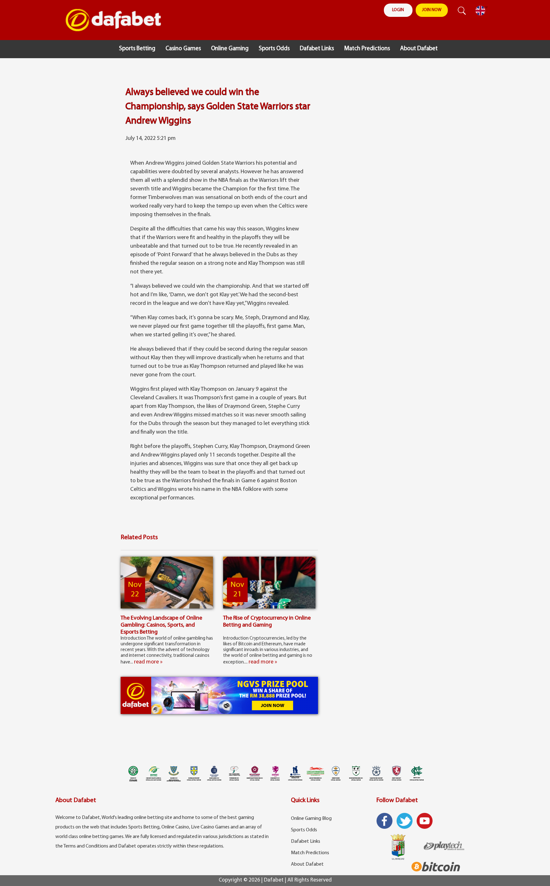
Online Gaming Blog (311, 818)
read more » (148, 662)
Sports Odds (274, 49)
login (398, 10)
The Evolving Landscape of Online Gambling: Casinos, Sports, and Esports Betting (161, 625)
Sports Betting (137, 49)
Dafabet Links (317, 49)
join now (431, 10)
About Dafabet (419, 49)
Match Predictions (367, 49)
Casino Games (183, 49)
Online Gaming (230, 49)
